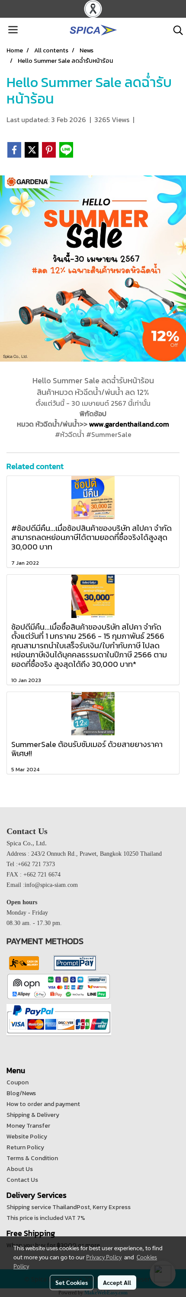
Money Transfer (28, 1125)
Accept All (117, 1282)
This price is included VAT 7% (45, 1218)
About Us (19, 1169)
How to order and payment (43, 1104)
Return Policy (25, 1147)
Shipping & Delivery (32, 1114)
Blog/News (21, 1093)
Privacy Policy (104, 1257)
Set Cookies (71, 1282)
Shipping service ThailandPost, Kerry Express (68, 1207)
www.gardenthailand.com (129, 424)
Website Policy (26, 1136)
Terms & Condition (32, 1158)
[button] (175, 30)
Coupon (17, 1082)
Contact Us (22, 1179)
